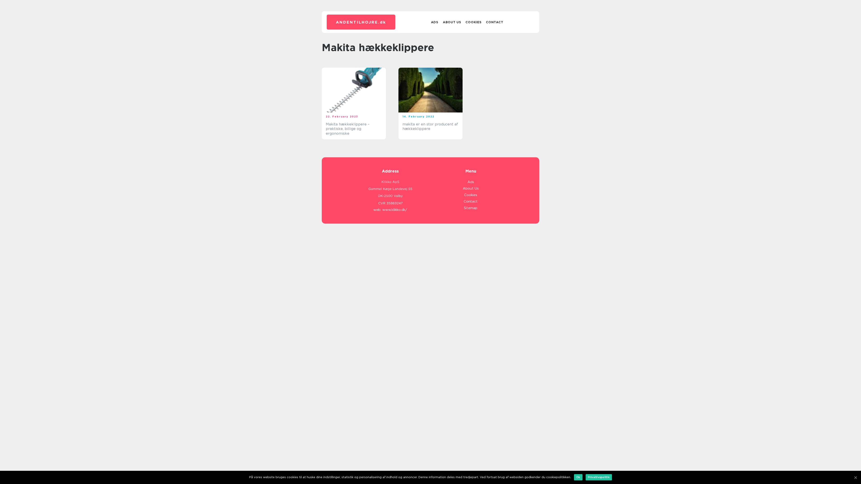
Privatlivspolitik (599, 477)
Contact (494, 22)
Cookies (473, 22)
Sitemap (470, 208)
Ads (434, 22)
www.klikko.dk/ (394, 210)
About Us (452, 22)
